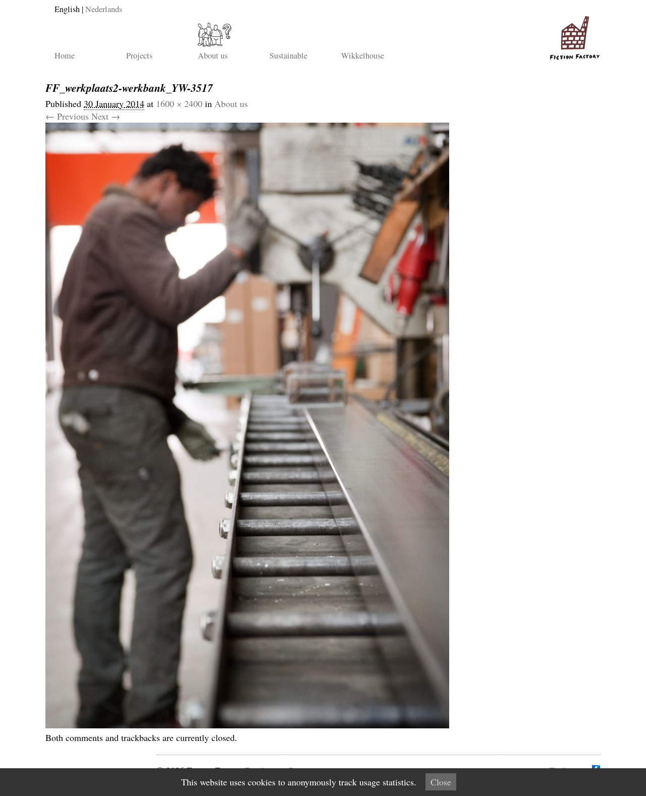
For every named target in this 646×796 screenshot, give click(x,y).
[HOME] (573, 34)
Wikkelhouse (362, 55)
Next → (105, 116)
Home (65, 55)
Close (440, 782)
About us (213, 55)
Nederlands (103, 9)
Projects (139, 55)
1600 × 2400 (179, 103)
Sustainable (288, 55)
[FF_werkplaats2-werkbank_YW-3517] (247, 725)
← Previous (67, 116)
